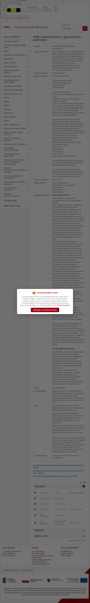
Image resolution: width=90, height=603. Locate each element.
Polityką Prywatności (63, 305)
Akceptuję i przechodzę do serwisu (45, 310)
